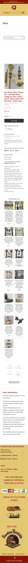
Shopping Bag (18, 375)
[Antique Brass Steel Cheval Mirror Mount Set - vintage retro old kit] (8, 253)
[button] (9, 128)
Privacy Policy (20, 554)
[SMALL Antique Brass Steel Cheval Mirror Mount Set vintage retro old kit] (8, 231)
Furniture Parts (13, 103)
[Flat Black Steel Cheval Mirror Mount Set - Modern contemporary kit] (19, 253)
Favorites (9, 374)
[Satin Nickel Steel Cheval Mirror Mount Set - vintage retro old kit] (8, 274)
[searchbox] (14, 37)
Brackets (6, 105)
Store (5, 103)
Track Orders (18, 368)
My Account (10, 368)
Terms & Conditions (8, 554)
